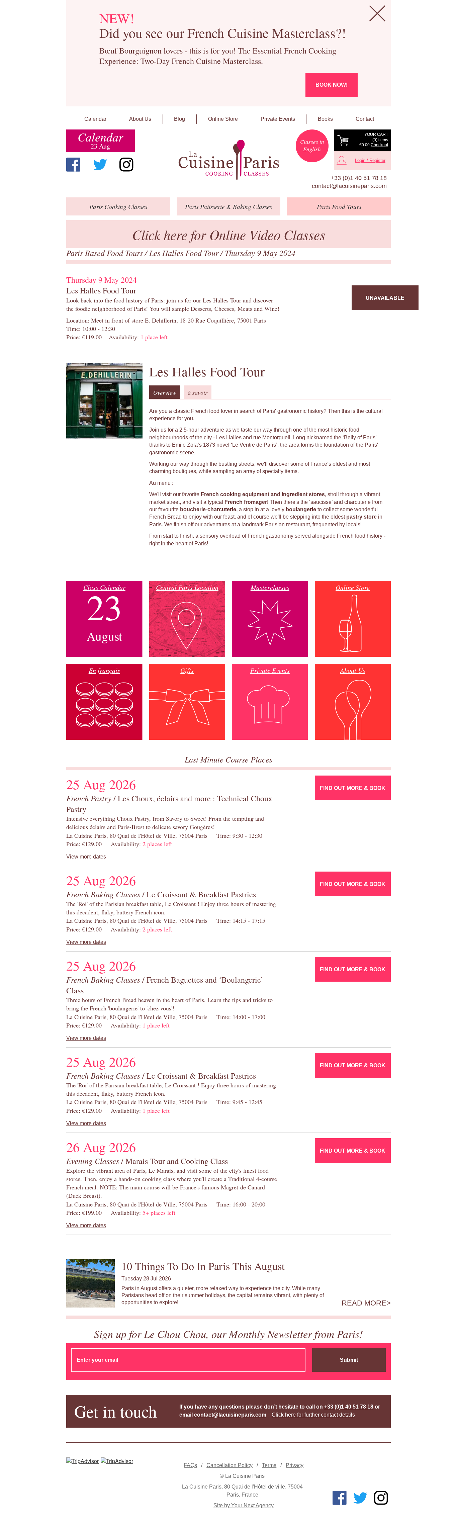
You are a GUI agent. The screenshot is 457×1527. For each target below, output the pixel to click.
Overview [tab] (164, 392)
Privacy (294, 1465)
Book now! (331, 85)
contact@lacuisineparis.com (349, 186)
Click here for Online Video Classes (228, 234)
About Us (140, 119)
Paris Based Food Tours (105, 252)
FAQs (190, 1465)
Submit (349, 1360)
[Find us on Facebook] (73, 165)
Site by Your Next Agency (243, 1505)
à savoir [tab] (197, 392)
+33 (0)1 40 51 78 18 (359, 178)
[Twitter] (100, 165)
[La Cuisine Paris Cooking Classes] (228, 160)
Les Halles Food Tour (184, 252)
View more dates (86, 857)
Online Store (223, 119)
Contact (365, 119)
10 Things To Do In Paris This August (203, 1266)
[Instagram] (126, 165)
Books (325, 119)
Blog (179, 119)
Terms (269, 1465)
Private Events (278, 119)
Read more (364, 1303)
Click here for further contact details (313, 1415)
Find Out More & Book (352, 788)
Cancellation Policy (229, 1465)
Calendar (95, 119)
